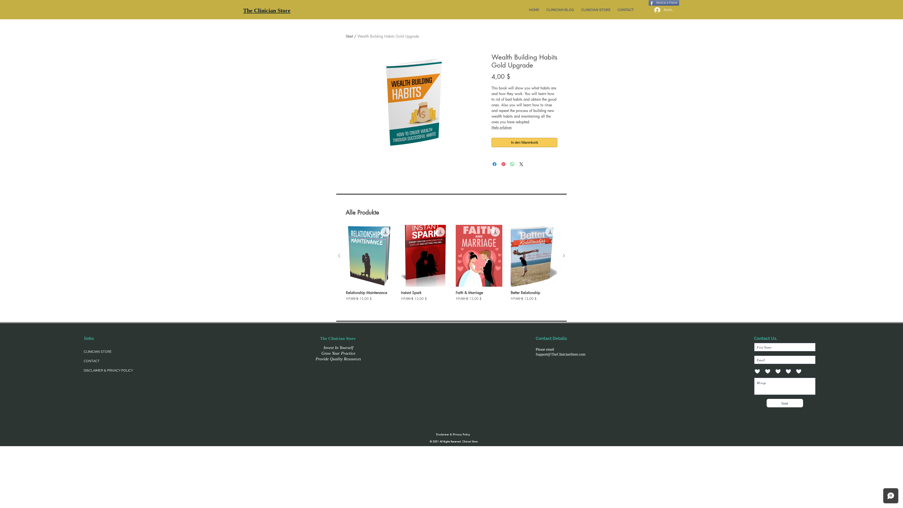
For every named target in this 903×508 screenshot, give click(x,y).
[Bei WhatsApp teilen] (512, 164)
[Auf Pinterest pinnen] (503, 164)
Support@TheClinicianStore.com (560, 354)
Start (349, 36)
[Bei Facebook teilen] (494, 164)
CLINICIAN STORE (98, 351)
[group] (451, 265)
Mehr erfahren (501, 127)
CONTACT (92, 361)
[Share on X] (521, 164)
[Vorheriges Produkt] (339, 255)
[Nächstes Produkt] (564, 255)
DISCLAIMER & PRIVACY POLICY (108, 370)
